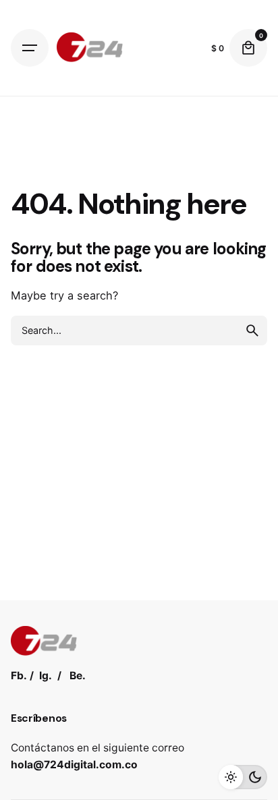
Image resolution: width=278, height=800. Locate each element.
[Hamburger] (30, 48)
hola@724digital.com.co (74, 764)
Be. (78, 675)
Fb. (19, 675)
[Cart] (248, 48)
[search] (252, 330)
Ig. (45, 675)
